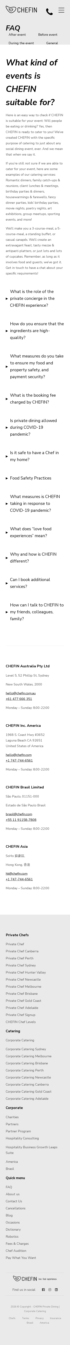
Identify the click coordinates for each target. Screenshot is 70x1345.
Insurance (55, 1318)
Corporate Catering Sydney (26, 1049)
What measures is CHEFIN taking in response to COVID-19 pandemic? (35, 503)
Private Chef (15, 944)
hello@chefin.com (19, 755)
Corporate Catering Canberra (27, 1084)
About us (13, 1194)
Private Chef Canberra (22, 951)
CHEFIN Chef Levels (21, 1022)
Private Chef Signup (20, 1015)
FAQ (9, 1187)
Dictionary (13, 1229)
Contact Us (14, 1201)
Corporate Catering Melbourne (29, 1056)
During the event (21, 43)
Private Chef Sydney (21, 965)
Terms (25, 1318)
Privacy (40, 1318)
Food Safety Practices (30, 478)
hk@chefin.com (16, 873)
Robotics (12, 1236)
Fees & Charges (17, 1243)
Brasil (10, 1169)
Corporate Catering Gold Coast (29, 1091)
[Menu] (61, 10)
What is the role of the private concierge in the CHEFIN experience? (32, 298)
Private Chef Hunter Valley (26, 972)
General (52, 43)
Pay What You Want (21, 1258)
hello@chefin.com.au (21, 693)
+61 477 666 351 (19, 699)
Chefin (35, 1278)
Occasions (13, 1222)
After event (17, 34)
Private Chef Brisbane (22, 993)
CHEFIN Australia (21, 9)
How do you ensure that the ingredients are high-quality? (37, 330)
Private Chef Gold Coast (23, 1001)
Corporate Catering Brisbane (27, 1063)
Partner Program (18, 1131)
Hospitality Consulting (22, 1138)
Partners (12, 1124)
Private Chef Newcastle (23, 979)
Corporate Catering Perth (25, 1070)
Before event (47, 34)
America (12, 1162)
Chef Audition (16, 1251)
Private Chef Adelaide (22, 1008)
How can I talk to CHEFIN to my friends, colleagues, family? (37, 612)
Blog (9, 1215)
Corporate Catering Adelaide (27, 1098)
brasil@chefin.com (19, 814)
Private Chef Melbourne (23, 986)
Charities (12, 1117)
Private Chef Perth (19, 958)
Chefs (12, 1318)
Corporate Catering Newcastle (28, 1077)
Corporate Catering (20, 1040)
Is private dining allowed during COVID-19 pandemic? (33, 427)
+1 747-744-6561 (19, 760)
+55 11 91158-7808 (21, 820)
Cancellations (15, 1208)
